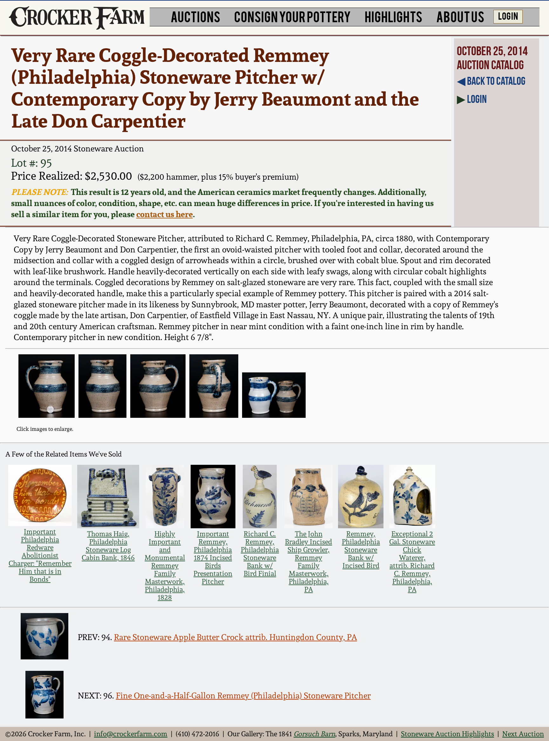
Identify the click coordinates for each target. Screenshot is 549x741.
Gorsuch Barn (314, 734)
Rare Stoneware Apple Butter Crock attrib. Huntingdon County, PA (235, 637)
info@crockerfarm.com (130, 734)
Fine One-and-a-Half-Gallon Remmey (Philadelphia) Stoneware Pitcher (243, 695)
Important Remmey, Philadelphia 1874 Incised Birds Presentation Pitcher (212, 557)
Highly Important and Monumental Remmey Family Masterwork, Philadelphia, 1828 (165, 565)
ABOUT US (460, 16)
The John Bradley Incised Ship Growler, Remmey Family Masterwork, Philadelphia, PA (308, 561)
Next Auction (523, 734)
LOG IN (508, 15)
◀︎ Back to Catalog (491, 81)
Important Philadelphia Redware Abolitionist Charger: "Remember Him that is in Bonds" (40, 555)
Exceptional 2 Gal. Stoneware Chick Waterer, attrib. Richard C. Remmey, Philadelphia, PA (412, 561)
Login (477, 99)
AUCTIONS (195, 16)
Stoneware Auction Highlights (447, 734)
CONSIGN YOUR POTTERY (292, 16)
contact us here (164, 214)
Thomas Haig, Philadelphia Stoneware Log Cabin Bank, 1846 (108, 546)
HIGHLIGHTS (393, 16)
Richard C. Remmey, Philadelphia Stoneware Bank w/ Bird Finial (260, 553)
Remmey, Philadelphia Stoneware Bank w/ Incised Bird (361, 550)
